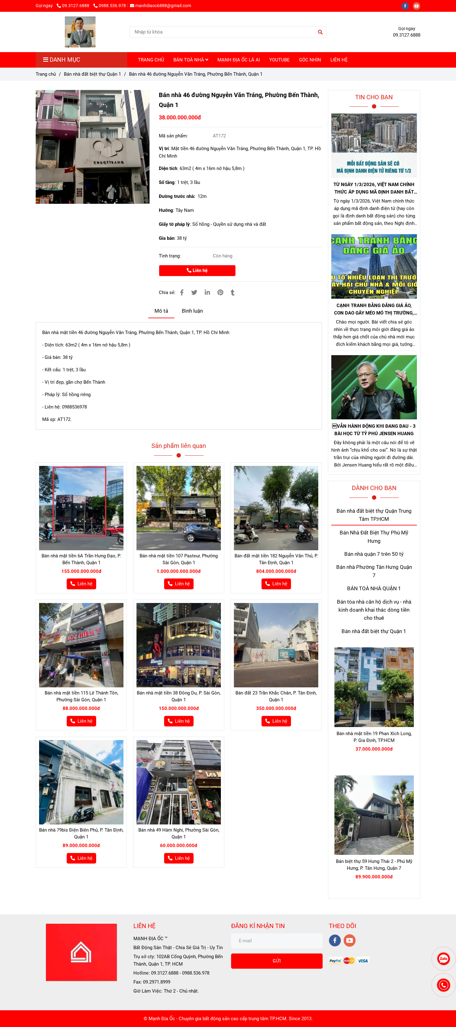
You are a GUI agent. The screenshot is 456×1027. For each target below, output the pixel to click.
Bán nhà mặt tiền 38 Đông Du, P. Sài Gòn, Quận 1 (179, 696)
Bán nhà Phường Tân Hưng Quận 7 (374, 571)
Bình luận (192, 311)
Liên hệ (199, 270)
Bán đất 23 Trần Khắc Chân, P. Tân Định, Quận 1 (276, 696)
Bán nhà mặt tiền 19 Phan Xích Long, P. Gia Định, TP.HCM (374, 737)
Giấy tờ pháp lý (174, 224)
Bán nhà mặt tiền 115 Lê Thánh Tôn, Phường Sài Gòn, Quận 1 (81, 696)
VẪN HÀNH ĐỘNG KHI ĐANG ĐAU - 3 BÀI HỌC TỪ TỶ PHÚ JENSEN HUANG (374, 429)
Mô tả (161, 311)
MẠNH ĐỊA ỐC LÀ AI (238, 60)
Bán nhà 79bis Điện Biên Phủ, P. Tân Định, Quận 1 (81, 833)
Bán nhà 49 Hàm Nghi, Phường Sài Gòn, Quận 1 (178, 833)
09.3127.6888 (76, 5)
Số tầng (167, 182)
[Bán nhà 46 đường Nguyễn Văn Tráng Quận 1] (93, 147)
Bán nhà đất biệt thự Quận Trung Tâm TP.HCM (374, 515)
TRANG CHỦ (151, 60)
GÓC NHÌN (310, 60)
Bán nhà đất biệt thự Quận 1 (92, 74)
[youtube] (418, 5)
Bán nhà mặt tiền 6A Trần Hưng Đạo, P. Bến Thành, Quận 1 (81, 559)
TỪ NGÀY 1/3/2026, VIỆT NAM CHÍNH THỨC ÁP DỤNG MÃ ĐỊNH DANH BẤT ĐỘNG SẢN (373, 189)
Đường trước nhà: (178, 196)
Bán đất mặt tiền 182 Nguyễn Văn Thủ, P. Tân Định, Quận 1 (276, 559)
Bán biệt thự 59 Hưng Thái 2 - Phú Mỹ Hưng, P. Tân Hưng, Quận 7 (374, 865)
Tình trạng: (170, 256)
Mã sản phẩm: (174, 136)
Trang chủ (46, 74)
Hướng (166, 210)
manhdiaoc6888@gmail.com (163, 5)
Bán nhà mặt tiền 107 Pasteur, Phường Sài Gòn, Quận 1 (179, 559)
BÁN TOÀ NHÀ (189, 60)
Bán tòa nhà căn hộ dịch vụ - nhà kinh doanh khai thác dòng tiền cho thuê (374, 610)
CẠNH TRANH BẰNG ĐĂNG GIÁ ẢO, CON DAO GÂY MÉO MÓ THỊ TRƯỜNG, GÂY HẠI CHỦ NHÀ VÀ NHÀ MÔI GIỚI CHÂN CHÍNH (374, 310)
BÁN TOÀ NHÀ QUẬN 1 (374, 589)
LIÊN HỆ (339, 60)
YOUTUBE (279, 60)
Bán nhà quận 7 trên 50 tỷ (374, 554)
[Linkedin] (207, 292)
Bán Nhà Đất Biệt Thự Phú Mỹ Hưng (374, 537)
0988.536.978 (112, 5)
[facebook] (407, 5)
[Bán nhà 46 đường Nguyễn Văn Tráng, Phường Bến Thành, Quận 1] (80, 31)
